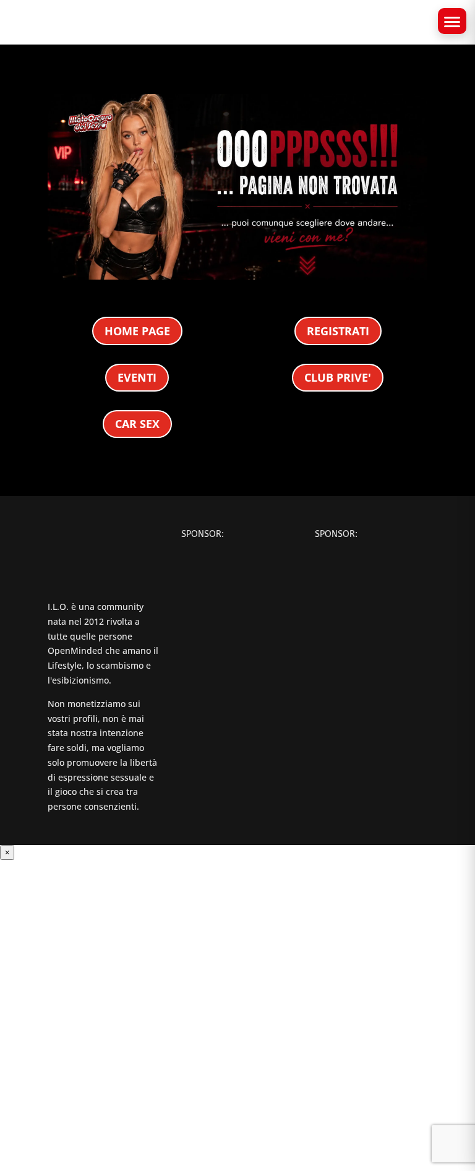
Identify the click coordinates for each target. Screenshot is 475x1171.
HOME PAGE (137, 331)
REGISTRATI (338, 331)
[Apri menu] (452, 21)
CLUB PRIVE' (337, 377)
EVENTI (137, 377)
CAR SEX (137, 423)
